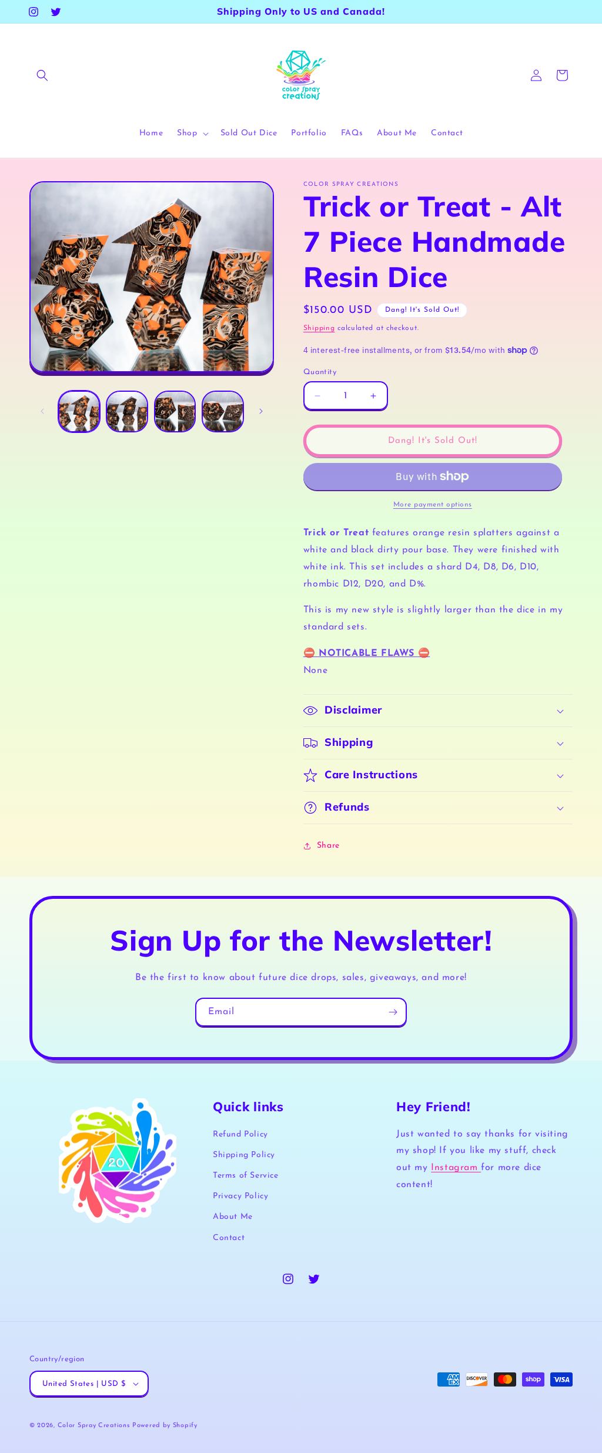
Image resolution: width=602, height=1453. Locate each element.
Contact (229, 1238)
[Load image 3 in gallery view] (175, 411)
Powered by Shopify (165, 1425)
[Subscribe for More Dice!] (393, 1012)
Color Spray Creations (94, 1425)
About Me (233, 1216)
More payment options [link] (432, 504)
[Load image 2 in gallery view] (127, 411)
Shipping (319, 328)
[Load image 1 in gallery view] (79, 411)
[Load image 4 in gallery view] (222, 411)
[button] (42, 75)
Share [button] (328, 845)
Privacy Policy (240, 1196)
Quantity (319, 372)
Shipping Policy (244, 1155)
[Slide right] (261, 411)
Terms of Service (246, 1175)
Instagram (456, 1167)
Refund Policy (240, 1134)
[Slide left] (42, 411)
